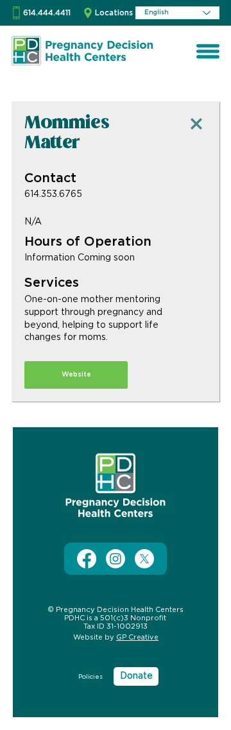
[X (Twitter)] (144, 558)
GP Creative (137, 637)
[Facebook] (86, 558)
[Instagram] (115, 558)
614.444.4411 (47, 13)
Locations (114, 13)
